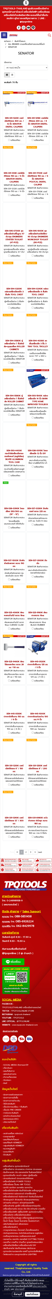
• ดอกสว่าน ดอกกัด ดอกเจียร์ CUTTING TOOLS (23, 1239)
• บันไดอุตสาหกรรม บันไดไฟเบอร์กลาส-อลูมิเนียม (22, 1233)
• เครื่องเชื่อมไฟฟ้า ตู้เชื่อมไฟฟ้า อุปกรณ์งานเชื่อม (22, 1211)
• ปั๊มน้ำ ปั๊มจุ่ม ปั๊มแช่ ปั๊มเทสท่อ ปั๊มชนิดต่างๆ (20, 1221)
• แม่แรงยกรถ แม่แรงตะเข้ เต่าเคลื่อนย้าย (19, 1193)
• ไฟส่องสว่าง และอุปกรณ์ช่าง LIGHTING (19, 1254)
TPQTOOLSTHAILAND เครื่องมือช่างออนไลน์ (21, 1007)
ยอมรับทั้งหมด (32, 1294)
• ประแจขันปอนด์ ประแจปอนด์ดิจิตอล (17, 1178)
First (12, 852)
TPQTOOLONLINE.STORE (22, 1010)
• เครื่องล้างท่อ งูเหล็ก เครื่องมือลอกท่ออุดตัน (21, 1205)
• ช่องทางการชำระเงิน (11, 1100)
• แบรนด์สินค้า (8, 1151)
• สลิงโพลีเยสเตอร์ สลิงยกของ (15, 1224)
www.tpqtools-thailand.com (25, 1024)
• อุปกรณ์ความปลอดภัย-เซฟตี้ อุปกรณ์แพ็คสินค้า (22, 1251)
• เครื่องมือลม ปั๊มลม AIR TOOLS (16, 1184)
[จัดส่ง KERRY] (6, 1038)
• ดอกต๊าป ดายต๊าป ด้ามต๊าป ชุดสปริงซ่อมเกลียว (22, 1242)
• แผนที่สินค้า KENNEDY (12, 1142)
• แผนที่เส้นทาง (8, 1071)
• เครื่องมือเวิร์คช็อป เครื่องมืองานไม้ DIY (19, 1245)
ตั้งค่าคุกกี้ (18, 1294)
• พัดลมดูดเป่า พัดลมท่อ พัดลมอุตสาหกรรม (20, 1199)
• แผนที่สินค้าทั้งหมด (10, 1139)
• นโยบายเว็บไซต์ (9, 1122)
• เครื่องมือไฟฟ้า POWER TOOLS (16, 1181)
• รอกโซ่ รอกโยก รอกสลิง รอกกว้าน (17, 1187)
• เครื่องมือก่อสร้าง (10, 1227)
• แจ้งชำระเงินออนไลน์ (11, 1116)
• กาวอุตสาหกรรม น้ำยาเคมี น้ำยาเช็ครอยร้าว (20, 1230)
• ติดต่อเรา (6, 1080)
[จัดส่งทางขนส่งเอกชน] (29, 1038)
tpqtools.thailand (22, 1014)
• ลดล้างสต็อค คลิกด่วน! (12, 1133)
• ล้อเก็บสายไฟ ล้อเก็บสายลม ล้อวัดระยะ (19, 1248)
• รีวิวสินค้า (6, 1154)
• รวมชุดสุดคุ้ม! (8, 1136)
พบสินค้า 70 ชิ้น (11, 82)
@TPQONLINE (23, 1021)
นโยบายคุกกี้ (19, 1289)
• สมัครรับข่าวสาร (9, 1074)
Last (40, 852)
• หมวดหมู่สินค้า (8, 1148)
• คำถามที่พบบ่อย (9, 1077)
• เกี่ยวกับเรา (7, 1068)
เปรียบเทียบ (15, 140)
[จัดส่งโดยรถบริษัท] (21, 1038)
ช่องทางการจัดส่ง (10, 1031)
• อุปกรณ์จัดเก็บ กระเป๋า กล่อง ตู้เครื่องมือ (19, 1175)
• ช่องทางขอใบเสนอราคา (12, 1094)
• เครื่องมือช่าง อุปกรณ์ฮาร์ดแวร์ (15, 1166)
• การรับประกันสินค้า (10, 1112)
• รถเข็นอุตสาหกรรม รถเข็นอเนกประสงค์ (18, 1236)
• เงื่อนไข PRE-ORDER (11, 1109)
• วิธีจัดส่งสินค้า (8, 1103)
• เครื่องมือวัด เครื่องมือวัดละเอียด (16, 1214)
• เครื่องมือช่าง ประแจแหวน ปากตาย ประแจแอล (22, 1169)
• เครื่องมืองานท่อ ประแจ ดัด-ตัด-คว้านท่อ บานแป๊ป (23, 1208)
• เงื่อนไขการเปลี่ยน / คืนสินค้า (14, 1106)
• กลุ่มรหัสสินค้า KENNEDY (13, 1145)
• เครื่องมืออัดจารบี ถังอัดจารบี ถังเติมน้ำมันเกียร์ (22, 1196)
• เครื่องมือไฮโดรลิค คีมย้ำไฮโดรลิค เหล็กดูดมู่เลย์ (22, 1190)
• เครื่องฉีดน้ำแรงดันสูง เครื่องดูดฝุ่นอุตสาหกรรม (22, 1217)
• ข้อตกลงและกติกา (10, 1119)
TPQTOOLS (18, 1017)
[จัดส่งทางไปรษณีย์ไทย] (14, 1038)
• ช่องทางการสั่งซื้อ (10, 1097)
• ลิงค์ (4, 1083)
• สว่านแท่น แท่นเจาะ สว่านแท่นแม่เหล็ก (18, 1202)
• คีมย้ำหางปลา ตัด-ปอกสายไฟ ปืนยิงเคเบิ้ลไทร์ (21, 1172)
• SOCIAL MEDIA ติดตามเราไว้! (15, 1065)
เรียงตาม (9, 62)
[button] (48, 35)
